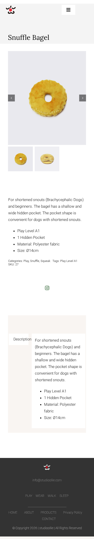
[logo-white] (47, 465)
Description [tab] (21, 339)
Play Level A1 (68, 261)
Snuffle (34, 261)
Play (26, 261)
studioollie (46, 528)
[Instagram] (47, 288)
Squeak (45, 261)
